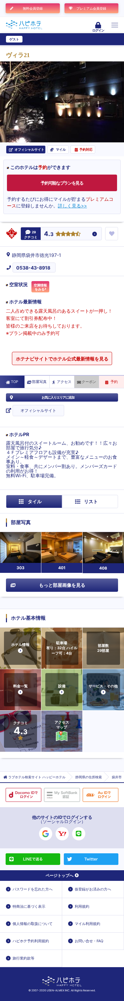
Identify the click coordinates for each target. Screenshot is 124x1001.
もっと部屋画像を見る (62, 585)
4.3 (49, 234)
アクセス (64, 381)
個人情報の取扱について (33, 923)
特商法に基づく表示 (29, 906)
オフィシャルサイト (38, 410)
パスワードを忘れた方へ (33, 889)
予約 (114, 381)
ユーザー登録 (35, 39)
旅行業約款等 (23, 958)
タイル (35, 501)
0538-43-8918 (33, 267)
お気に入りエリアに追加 (58, 397)
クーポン (89, 381)
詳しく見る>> (72, 205)
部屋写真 (39, 381)
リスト (91, 501)
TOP (14, 381)
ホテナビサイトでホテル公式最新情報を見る (62, 358)
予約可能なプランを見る (62, 183)
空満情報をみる (40, 287)
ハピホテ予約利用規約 (31, 941)
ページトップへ (59, 875)
